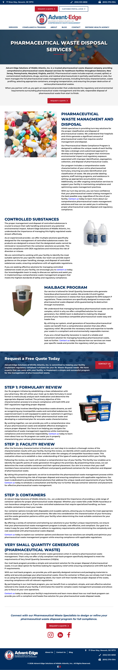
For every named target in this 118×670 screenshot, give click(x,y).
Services (13, 27)
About (54, 27)
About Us (49, 652)
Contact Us (61, 652)
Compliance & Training (34, 27)
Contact (76, 27)
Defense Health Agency (97, 27)
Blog (64, 27)
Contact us (73, 199)
